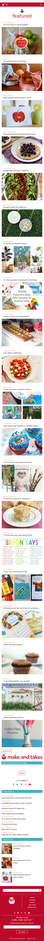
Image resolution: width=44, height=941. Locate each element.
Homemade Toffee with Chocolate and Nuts (17, 798)
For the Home (8, 241)
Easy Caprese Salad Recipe (12, 353)
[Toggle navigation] (41, 4)
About (32, 897)
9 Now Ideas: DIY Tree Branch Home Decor (17, 462)
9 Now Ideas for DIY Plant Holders (15, 243)
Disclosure (32, 905)
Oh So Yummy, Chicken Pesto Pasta (14, 819)
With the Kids (8, 22)
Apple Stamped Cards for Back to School (17, 98)
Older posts (6, 751)
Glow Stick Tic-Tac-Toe (9, 829)
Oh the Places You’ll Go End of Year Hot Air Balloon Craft (22, 608)
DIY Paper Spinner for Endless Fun (14, 207)
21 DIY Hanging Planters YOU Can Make (16, 681)
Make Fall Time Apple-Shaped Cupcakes (15, 835)
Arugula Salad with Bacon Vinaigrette (16, 170)
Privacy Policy (32, 907)
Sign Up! (22, 773)
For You (6, 59)
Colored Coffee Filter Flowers (13, 717)
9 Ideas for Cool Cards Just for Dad (15, 572)
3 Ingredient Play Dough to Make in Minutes (17, 803)
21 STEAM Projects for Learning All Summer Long (20, 280)
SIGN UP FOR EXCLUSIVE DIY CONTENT (22, 923)
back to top (31, 938)
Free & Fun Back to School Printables (15, 25)
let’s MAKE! (22, 932)
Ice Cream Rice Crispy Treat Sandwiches (16, 499)
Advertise (32, 900)
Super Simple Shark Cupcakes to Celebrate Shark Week (22, 426)
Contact (32, 902)
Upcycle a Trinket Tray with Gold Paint (16, 316)
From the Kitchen (9, 132)
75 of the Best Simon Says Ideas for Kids (17, 535)
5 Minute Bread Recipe (9, 824)
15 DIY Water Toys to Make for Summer (17, 389)
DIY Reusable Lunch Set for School (14, 61)
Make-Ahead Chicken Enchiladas (13, 814)
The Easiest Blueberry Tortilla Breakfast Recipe (19, 134)
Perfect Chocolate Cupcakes (13, 644)
